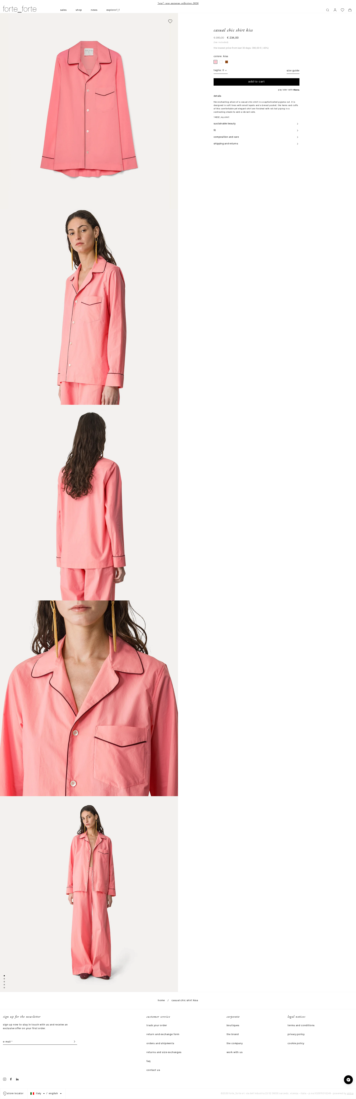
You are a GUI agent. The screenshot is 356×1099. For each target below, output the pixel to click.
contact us (153, 1070)
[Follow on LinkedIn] (17, 1079)
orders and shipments (160, 1043)
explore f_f (113, 10)
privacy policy (296, 1034)
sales (63, 10)
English (53, 1094)
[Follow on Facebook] (11, 1079)
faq (148, 1061)
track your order (156, 1025)
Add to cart (256, 81)
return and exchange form (162, 1034)
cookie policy (296, 1043)
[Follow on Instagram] (4, 1079)
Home (161, 1000)
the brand (233, 1034)
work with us (235, 1052)
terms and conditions (301, 1025)
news (94, 10)
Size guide (293, 70)
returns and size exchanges (164, 1052)
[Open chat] (348, 1079)
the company (235, 1043)
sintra (350, 1093)
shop (79, 10)
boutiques (233, 1025)
